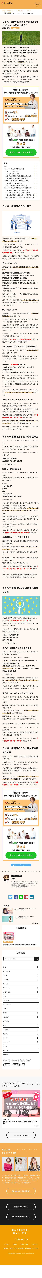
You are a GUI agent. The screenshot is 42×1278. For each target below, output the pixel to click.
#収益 (28, 1060)
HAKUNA (5, 1054)
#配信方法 (7, 1064)
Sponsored (6, 987)
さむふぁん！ (7, 1004)
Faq (15, 1248)
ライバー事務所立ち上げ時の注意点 (16, 180)
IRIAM (5, 1012)
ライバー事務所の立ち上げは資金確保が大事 (19, 197)
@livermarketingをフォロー (22, 864)
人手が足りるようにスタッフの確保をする (21, 195)
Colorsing (6, 1021)
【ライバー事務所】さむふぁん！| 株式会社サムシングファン (16, 10)
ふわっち (5, 1029)
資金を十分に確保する (15, 183)
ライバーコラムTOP (20, 1135)
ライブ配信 (6, 1000)
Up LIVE (5, 1033)
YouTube (6, 1017)
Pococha (5, 983)
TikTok (5, 1008)
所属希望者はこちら (20, 1206)
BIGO (4, 1025)
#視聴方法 (15, 1064)
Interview (24, 1244)
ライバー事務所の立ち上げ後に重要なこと (19, 188)
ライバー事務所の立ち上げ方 (14, 169)
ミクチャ (5, 1046)
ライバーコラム (7, 12)
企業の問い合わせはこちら (20, 1216)
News (15, 1244)
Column (35, 1244)
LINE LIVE (6, 1050)
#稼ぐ (22, 1060)
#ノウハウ (14, 1060)
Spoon (5, 996)
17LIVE (5, 975)
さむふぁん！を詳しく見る (20, 1191)
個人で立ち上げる (14, 173)
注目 (4, 967)
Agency (28, 1248)
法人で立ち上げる (14, 171)
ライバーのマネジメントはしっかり (19, 192)
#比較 (23, 1064)
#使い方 (7, 1060)
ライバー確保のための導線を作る (19, 190)
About (6, 1244)
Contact (35, 1248)
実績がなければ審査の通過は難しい (19, 178)
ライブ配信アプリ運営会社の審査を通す (21, 176)
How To (21, 1248)
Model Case (8, 1248)
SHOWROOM (7, 992)
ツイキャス (6, 979)
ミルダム (5, 1037)
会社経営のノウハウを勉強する (18, 185)
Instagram (6, 971)
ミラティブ (6, 1042)
